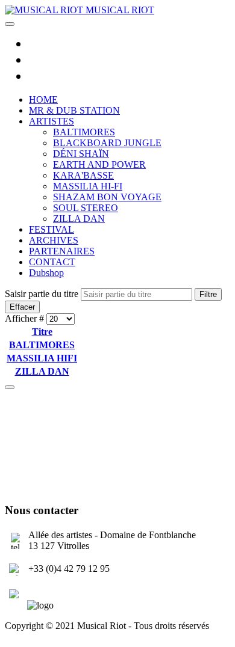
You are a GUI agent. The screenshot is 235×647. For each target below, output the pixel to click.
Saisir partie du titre (43, 294)
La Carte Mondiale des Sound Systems (78, 446)
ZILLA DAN (79, 218)
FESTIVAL (51, 229)
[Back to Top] (9, 387)
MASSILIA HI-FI (87, 186)
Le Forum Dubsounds (47, 466)
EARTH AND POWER (99, 164)
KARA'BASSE (83, 175)
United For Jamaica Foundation (65, 487)
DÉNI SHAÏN (81, 154)
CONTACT (52, 262)
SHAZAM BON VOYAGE (107, 197)
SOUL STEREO (85, 208)
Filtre (208, 294)
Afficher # (25, 318)
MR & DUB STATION (74, 110)
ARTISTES (51, 121)
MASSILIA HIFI (42, 358)
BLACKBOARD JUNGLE (107, 143)
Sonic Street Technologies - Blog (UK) (79, 425)
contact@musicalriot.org (74, 592)
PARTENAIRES (62, 251)
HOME (43, 99)
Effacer (22, 306)
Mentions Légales (38, 636)
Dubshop (46, 273)
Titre (42, 332)
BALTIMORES (84, 132)
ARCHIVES (53, 240)
